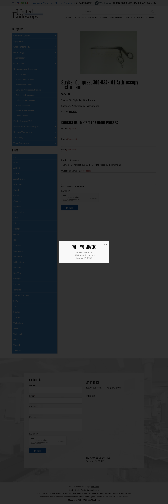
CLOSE (105, 244)
